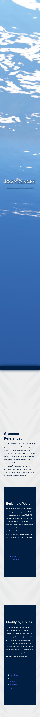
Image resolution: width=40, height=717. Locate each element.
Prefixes (12, 678)
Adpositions (13, 684)
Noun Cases (14, 675)
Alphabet (13, 556)
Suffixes (12, 681)
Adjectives (13, 688)
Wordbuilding (14, 559)
